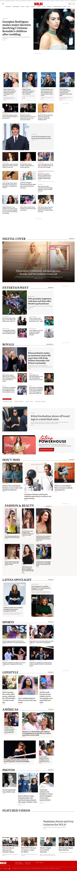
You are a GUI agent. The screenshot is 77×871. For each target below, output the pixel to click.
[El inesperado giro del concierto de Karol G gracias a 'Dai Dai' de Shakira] (20, 749)
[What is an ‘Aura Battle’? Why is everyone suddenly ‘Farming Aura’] (64, 473)
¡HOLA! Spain (18, 862)
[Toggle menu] (3, 3)
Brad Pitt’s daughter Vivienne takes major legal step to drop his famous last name (28, 185)
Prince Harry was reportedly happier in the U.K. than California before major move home (36, 377)
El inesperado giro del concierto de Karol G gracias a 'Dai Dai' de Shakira (17, 760)
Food (44, 6)
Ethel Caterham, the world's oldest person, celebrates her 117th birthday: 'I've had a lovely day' (9, 697)
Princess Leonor (40, 401)
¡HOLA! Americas (19, 863)
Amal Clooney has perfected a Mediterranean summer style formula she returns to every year (43, 538)
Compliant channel (48, 868)
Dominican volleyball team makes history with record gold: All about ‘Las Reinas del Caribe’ (40, 664)
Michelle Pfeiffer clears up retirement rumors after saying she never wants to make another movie (47, 92)
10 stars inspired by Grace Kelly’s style (9, 791)
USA (70, 3)
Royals (22, 6)
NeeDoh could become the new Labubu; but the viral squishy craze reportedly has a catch (46, 697)
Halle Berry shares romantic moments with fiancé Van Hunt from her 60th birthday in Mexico (45, 209)
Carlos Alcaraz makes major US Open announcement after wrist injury (28, 208)
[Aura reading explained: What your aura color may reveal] (28, 685)
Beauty (27, 6)
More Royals (49, 344)
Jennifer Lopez (35, 0)
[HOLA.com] (38, 4)
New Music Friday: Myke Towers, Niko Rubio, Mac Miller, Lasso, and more (9, 319)
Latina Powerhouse (57, 6)
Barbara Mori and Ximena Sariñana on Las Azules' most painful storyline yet (12, 488)
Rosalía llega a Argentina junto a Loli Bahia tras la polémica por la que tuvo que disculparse (45, 760)
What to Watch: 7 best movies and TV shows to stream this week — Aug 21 (36, 319)
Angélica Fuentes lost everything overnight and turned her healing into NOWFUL (12, 609)
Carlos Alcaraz (57, 0)
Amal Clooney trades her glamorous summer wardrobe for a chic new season (28, 533)
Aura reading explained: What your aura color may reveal (27, 700)
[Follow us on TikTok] (9, 868)
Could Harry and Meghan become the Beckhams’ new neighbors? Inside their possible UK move (9, 390)
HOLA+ (68, 6)
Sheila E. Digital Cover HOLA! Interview (45, 850)
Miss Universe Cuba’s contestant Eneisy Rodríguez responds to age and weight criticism (45, 188)
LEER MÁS (50, 709)
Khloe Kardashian (72, 0)
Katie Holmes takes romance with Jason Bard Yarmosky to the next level (10, 116)
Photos (64, 6)
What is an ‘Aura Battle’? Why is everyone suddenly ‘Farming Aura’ (63, 488)
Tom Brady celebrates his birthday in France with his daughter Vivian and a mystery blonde (46, 795)
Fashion (33, 6)
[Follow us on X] (3, 868)
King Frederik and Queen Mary (10, 0)
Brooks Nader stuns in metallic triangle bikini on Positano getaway (27, 165)
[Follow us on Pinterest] (7, 868)
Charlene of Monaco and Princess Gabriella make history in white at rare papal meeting (37, 496)
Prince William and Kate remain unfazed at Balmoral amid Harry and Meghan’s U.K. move (10, 92)
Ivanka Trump (67, 0)
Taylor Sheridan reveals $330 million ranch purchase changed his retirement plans (66, 92)
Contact (57, 868)
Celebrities (8, 6)
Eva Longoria (52, 0)
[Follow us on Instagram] (5, 868)
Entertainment (16, 6)
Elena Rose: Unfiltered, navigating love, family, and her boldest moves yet (38, 272)
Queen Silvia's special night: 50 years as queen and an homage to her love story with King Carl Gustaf (9, 378)
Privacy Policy (17, 868)
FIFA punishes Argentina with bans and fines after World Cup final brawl (39, 301)
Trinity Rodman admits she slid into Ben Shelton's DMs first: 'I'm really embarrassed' (13, 641)
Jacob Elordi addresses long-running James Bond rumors (41, 137)
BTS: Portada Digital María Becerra (66, 849)
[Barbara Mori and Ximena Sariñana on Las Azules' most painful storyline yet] (12, 473)
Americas (49, 6)
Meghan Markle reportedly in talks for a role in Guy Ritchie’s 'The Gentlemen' (28, 92)
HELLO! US (27, 863)
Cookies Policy (36, 868)
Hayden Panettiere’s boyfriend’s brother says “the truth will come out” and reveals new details (27, 117)
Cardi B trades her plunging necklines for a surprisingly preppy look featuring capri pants (43, 563)
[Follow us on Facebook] (0, 868)
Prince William (7, 401)
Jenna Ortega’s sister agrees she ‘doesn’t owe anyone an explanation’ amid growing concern (9, 185)
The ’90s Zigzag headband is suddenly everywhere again (12, 536)
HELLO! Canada (39, 862)
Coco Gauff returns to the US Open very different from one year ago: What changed (45, 165)
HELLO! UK (27, 862)
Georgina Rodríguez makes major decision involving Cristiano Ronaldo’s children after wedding (16, 27)
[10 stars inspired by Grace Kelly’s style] (9, 780)
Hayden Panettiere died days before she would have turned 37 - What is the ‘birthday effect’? (45, 117)
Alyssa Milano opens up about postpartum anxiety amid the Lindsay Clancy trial (10, 165)
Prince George (19, 401)
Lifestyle (39, 6)
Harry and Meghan (41, 0)
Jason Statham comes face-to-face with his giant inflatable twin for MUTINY (36, 332)
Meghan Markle (29, 0)
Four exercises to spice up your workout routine (8, 850)
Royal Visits (29, 401)
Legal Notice (27, 868)
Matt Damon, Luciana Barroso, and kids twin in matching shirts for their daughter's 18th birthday (44, 176)
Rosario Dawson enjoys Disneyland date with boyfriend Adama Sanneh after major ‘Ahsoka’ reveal (27, 799)
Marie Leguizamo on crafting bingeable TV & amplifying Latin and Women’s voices (40, 587)
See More (71, 238)
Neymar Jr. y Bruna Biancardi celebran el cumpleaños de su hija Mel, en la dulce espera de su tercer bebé (36, 733)
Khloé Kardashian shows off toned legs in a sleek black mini (50, 417)
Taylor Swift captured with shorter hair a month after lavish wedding (12, 563)
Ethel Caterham (23, 0)
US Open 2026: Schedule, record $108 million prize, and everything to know (9, 331)
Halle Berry (62, 0)
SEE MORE (50, 287)
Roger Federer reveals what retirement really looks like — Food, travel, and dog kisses (41, 641)
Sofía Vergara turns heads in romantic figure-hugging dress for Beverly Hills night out (28, 569)
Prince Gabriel (47, 0)
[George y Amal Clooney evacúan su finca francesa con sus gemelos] (11, 719)
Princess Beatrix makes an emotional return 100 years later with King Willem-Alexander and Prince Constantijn (39, 357)
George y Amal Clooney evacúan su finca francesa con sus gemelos (9, 730)
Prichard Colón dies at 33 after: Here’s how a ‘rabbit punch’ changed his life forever (14, 663)
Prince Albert (18, 0)
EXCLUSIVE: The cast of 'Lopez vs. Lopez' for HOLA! (28, 850)
